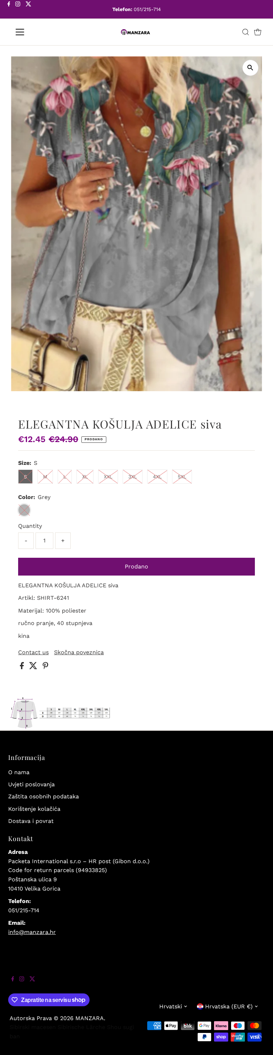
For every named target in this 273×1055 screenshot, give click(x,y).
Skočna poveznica (79, 652)
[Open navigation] (41, 32)
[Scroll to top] (259, 1041)
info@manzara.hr (32, 932)
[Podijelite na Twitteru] (34, 667)
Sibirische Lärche (81, 1027)
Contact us (33, 652)
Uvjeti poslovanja (31, 784)
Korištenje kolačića (34, 808)
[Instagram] (18, 10)
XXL (108, 476)
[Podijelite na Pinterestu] (45, 667)
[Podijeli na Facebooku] (23, 667)
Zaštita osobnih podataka (43, 796)
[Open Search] (245, 32)
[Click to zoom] (250, 68)
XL (85, 476)
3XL (132, 476)
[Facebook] (9, 10)
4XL (157, 476)
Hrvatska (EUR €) (229, 1006)
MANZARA (89, 1018)
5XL (182, 476)
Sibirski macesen (33, 1027)
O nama (19, 772)
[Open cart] (257, 32)
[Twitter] (28, 10)
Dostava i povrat (31, 821)
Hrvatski (170, 1006)
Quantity (30, 526)
